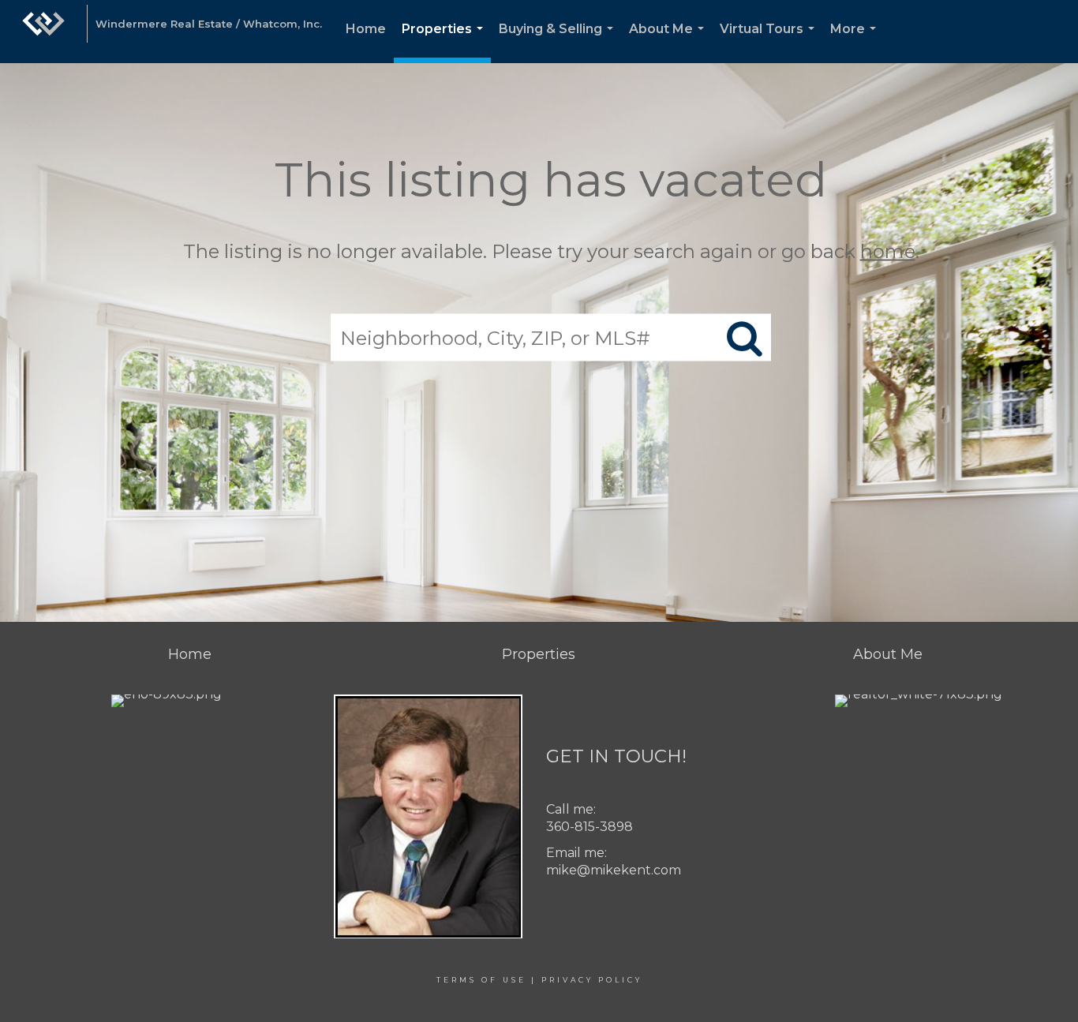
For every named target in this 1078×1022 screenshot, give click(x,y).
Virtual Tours (770, 42)
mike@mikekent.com (613, 870)
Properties (445, 42)
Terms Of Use (481, 979)
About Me (669, 42)
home (887, 251)
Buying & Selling (559, 42)
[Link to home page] (43, 31)
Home (366, 28)
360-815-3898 (589, 826)
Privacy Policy (591, 979)
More (856, 42)
